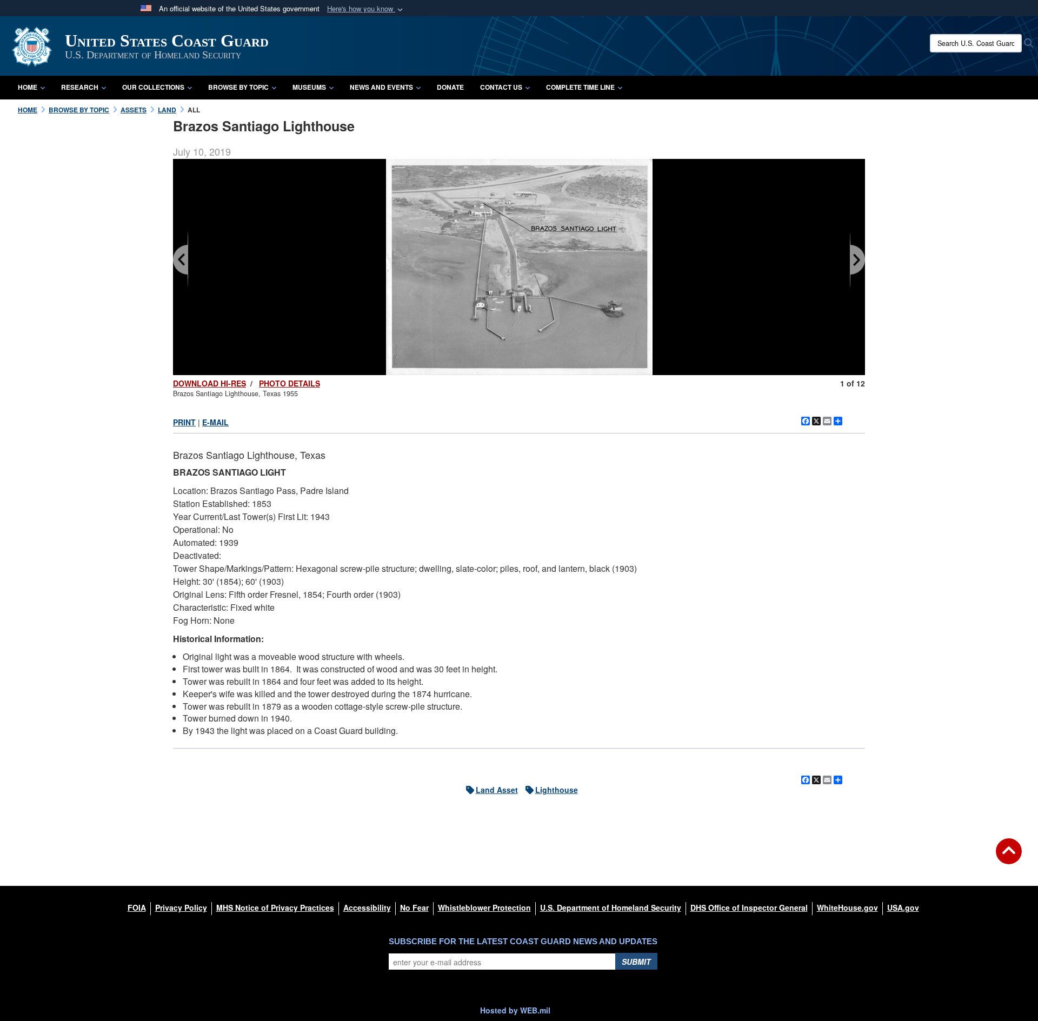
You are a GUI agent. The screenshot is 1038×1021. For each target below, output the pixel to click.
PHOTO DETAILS (289, 383)
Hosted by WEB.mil (515, 1010)
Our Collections (153, 87)
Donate (450, 87)
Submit (636, 961)
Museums (309, 87)
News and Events (381, 87)
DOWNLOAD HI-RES (209, 383)
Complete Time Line (580, 87)
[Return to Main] (1009, 857)
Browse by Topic (238, 87)
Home (27, 87)
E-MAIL (215, 422)
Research (79, 87)
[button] (366, 9)
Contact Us (501, 87)
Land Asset (497, 789)
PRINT (184, 422)
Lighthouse (556, 789)
